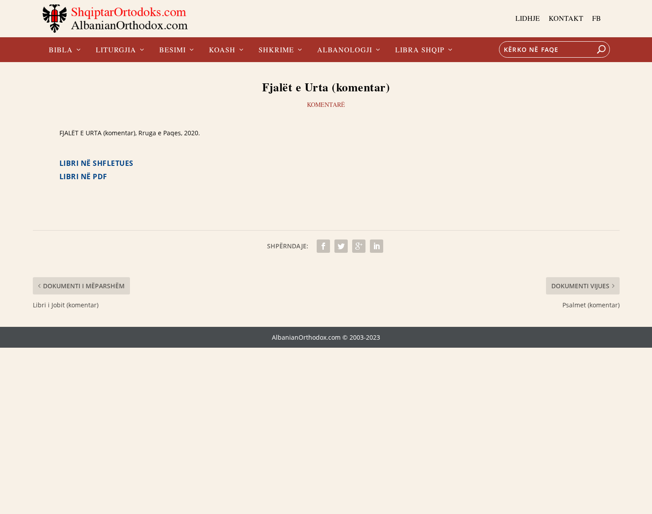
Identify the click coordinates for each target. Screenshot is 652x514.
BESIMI (172, 50)
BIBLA (61, 50)
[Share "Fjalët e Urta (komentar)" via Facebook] (323, 246)
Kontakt (566, 18)
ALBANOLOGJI (344, 50)
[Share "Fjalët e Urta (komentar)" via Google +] (359, 246)
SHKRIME (276, 50)
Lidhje (527, 18)
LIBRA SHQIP (419, 50)
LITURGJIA (116, 50)
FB (596, 18)
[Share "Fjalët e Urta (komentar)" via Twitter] (341, 246)
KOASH (222, 50)
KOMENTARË (326, 104)
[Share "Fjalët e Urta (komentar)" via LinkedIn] (376, 246)
